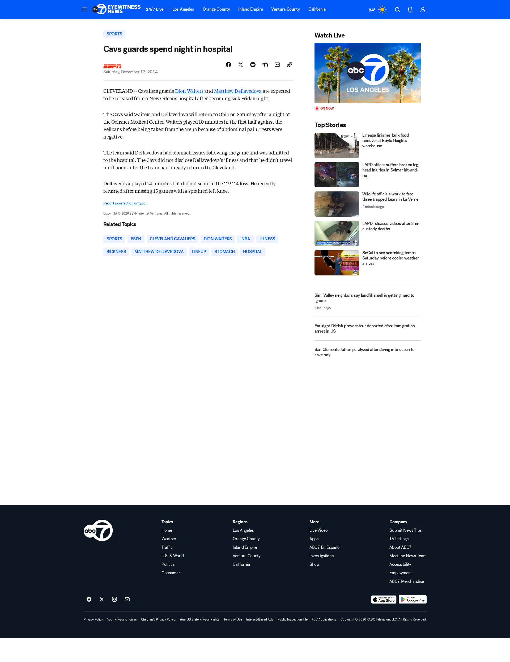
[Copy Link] (289, 64)
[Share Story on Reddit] (252, 64)
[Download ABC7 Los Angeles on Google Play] (413, 599)
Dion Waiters (189, 90)
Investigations (321, 556)
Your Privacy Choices (122, 619)
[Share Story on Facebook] (228, 64)
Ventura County (285, 9)
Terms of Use (233, 619)
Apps (313, 539)
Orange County (216, 9)
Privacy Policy (93, 619)
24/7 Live (155, 9)
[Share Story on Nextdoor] (265, 64)
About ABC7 (400, 547)
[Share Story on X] (240, 64)
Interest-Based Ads (259, 619)
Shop (314, 564)
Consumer (171, 573)
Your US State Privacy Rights (199, 619)
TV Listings (398, 539)
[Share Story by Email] (277, 64)
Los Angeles (183, 9)
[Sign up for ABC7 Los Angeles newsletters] (127, 599)
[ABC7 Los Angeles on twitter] (101, 599)
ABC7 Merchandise (406, 581)
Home (167, 530)
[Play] (367, 73)
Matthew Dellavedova (238, 90)
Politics (168, 564)
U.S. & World (173, 556)
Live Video (318, 530)
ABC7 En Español (325, 547)
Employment (400, 573)
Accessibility (400, 564)
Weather (169, 539)
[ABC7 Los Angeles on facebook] (89, 599)
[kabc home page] (98, 530)
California (317, 9)
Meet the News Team (407, 556)
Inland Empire (250, 9)
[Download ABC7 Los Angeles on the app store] (384, 599)
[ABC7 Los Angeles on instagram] (114, 599)
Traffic (167, 547)
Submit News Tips (405, 530)
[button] (84, 9)
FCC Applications (324, 619)
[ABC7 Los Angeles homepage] (116, 9)
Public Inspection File (293, 619)
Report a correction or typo (124, 203)
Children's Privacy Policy (158, 619)
